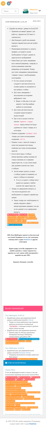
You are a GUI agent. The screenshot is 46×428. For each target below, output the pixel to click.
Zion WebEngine (13, 214)
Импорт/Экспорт (23, 216)
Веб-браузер (11, 386)
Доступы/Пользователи (14, 388)
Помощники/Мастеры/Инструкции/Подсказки (21, 403)
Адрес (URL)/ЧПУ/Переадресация (17, 381)
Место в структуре (32, 218)
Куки (8, 394)
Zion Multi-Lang (30, 379)
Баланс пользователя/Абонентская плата (19, 384)
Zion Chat (20, 379)
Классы (29, 341)
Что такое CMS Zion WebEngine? (29, 339)
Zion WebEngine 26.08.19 (14, 315)
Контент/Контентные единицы (16, 392)
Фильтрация (26, 409)
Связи (19, 221)
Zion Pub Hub (11, 379)
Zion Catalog (36, 377)
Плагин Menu (10, 370)
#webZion (27, 240)
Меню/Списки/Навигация (19, 394)
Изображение (12, 216)
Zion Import (23, 214)
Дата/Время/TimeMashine (24, 386)
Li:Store (30, 320)
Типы (24, 221)
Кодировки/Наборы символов (16, 218)
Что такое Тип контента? (15, 225)
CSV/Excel (32, 214)
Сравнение (10, 409)
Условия (18, 409)
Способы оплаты (33, 407)
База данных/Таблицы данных (16, 341)
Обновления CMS (28, 397)
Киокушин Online (24, 353)
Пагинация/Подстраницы (32, 399)
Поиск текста (11, 401)
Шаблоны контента (33, 223)
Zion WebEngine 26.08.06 (14, 348)
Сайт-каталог (12, 221)
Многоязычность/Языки (14, 397)
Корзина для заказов (34, 392)
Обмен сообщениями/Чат (15, 399)
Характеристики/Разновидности (17, 223)
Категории (32, 216)
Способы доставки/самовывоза (16, 407)
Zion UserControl (25, 377)
